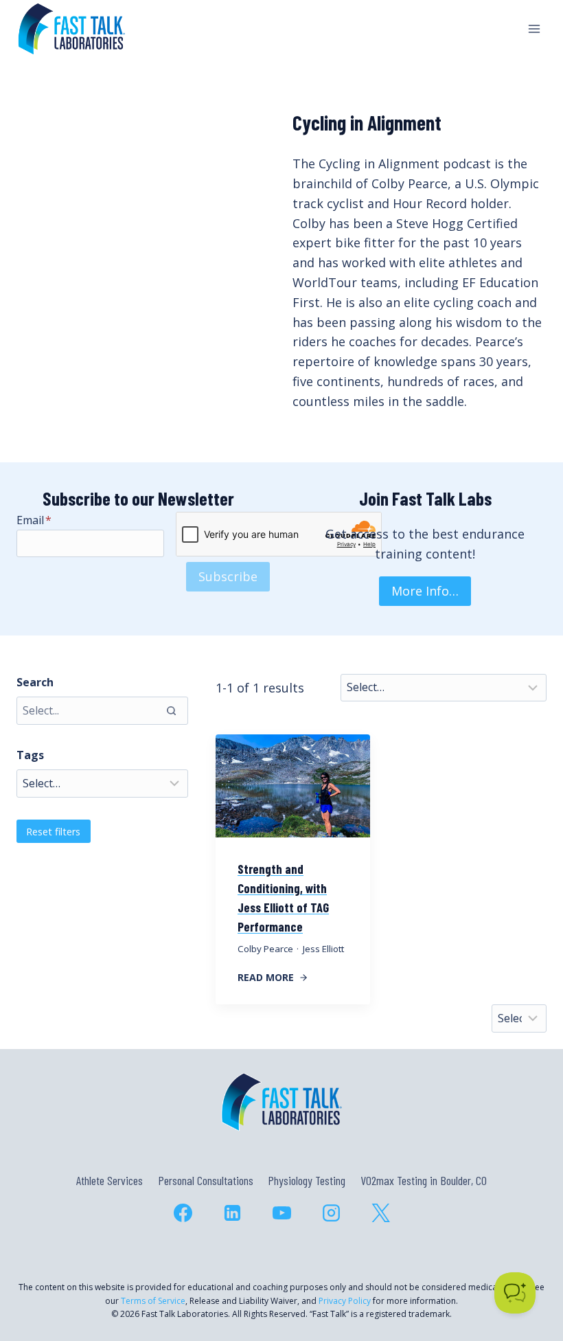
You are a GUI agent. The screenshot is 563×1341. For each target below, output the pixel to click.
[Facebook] (182, 1212)
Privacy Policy (345, 1301)
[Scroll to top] (527, 1271)
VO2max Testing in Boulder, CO (423, 1180)
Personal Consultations (205, 1180)
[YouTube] (281, 1212)
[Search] (171, 710)
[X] (380, 1212)
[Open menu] (534, 28)
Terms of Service (153, 1301)
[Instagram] (330, 1212)
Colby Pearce (265, 949)
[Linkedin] (232, 1212)
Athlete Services (109, 1180)
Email (33, 520)
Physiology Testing (306, 1180)
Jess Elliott (323, 949)
